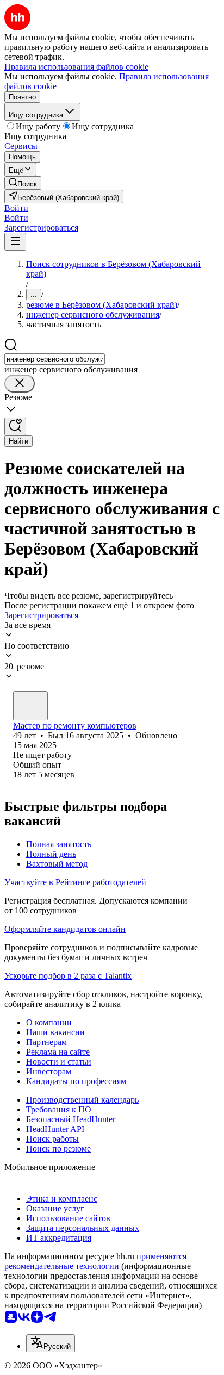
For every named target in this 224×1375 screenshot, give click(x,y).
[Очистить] (19, 384)
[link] (22, 183)
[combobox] (54, 359)
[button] (16, 208)
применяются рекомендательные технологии (95, 1261)
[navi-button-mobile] (15, 242)
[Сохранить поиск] (15, 426)
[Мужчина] (30, 705)
